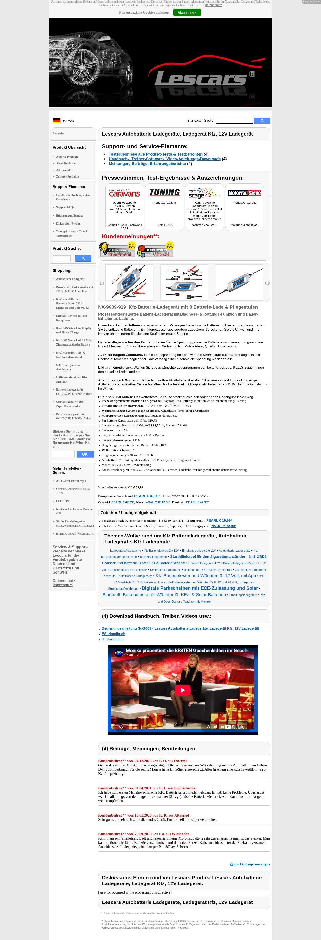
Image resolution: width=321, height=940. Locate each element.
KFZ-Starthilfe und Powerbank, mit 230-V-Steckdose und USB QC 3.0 (72, 303)
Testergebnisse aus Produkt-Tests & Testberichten (156, 154)
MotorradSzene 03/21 (244, 225)
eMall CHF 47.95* (158, 502)
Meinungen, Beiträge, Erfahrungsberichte (147, 163)
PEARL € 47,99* (147, 496)
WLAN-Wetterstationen (75, 533)
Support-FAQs (65, 207)
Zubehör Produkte (67, 176)
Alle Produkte (64, 170)
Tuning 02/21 (164, 225)
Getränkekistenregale (71, 481)
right (267, 283)
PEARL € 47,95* (197, 502)
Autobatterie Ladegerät (70, 279)
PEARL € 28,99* (223, 526)
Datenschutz (213, 5)
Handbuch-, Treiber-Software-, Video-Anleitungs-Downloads (165, 159)
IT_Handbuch (113, 639)
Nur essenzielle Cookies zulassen (144, 12)
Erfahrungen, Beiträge (69, 215)
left (102, 283)
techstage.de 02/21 (204, 225)
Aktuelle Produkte (67, 157)
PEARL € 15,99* (219, 520)
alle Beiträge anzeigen (252, 864)
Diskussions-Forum (68, 223)
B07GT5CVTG (201, 496)
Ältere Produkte (65, 163)
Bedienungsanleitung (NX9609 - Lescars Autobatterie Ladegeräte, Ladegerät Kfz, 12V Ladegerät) (180, 628)
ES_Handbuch (113, 634)
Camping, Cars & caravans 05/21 (125, 226)
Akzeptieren (187, 12)
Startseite (194, 120)
